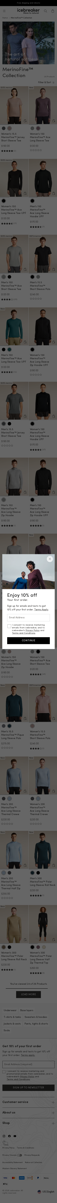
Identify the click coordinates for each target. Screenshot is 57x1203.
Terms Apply (41, 610)
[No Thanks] (50, 559)
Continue (28, 640)
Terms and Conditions (23, 633)
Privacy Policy (33, 631)
